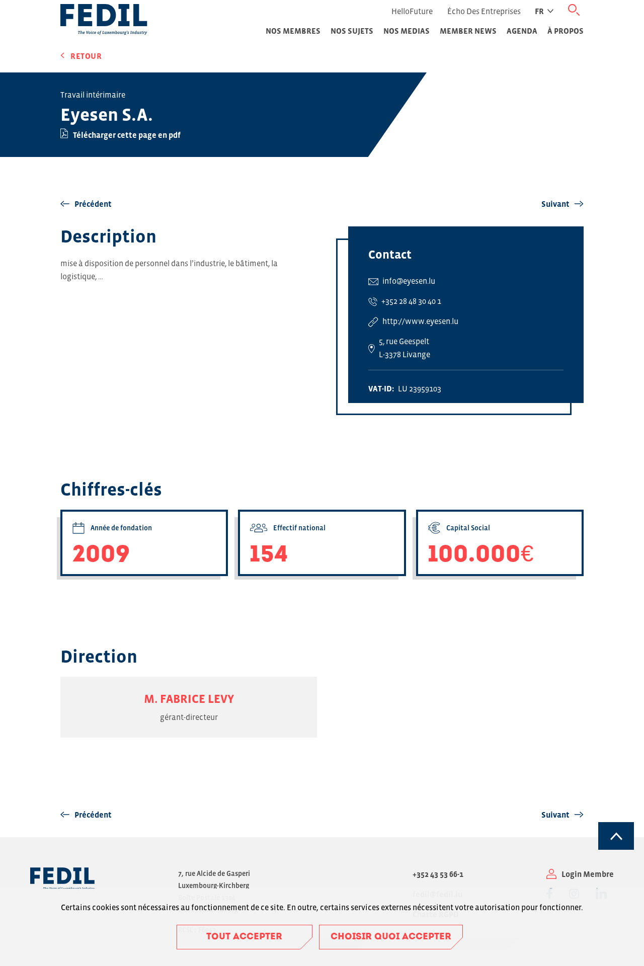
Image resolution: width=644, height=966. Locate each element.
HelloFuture (412, 11)
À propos (565, 30)
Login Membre (587, 873)
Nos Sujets (352, 30)
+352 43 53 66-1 (438, 873)
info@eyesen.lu (408, 280)
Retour (86, 55)
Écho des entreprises (484, 11)
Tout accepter (244, 937)
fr (539, 11)
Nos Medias (406, 30)
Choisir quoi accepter (391, 937)
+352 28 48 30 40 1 (411, 300)
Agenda (522, 30)
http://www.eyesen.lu (420, 321)
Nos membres (293, 30)
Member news (468, 30)
